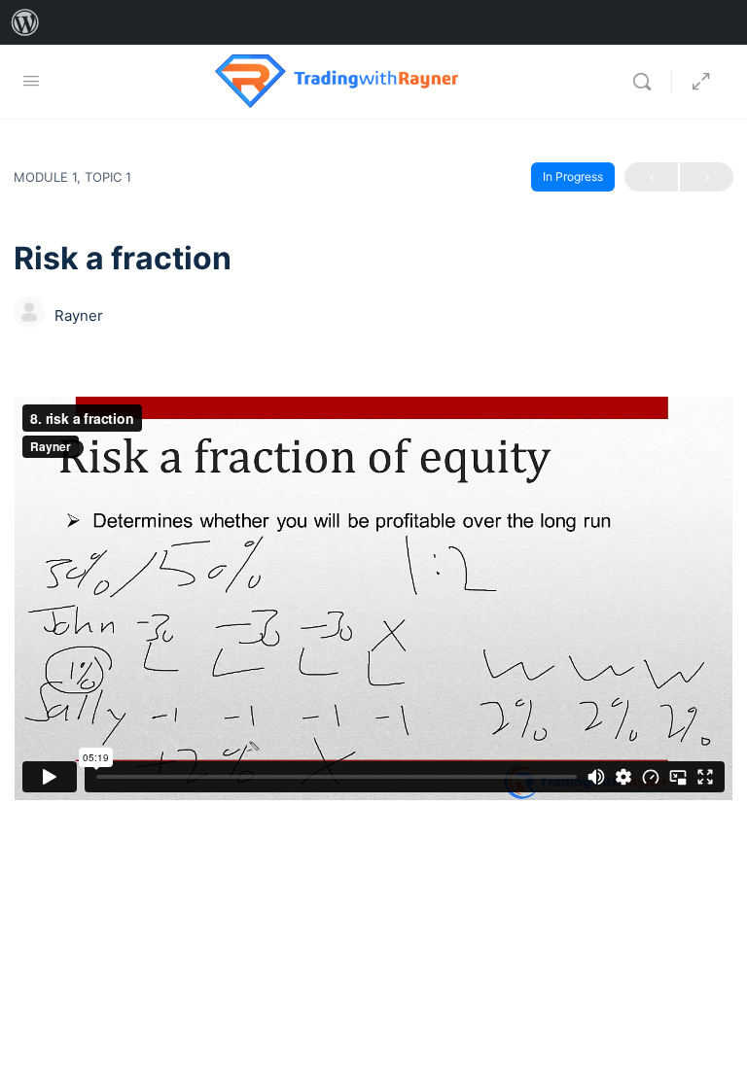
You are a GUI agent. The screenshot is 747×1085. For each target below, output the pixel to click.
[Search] (646, 82)
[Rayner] (29, 314)
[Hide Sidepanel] (701, 82)
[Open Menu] (31, 80)
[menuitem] (25, 22)
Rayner (78, 315)
